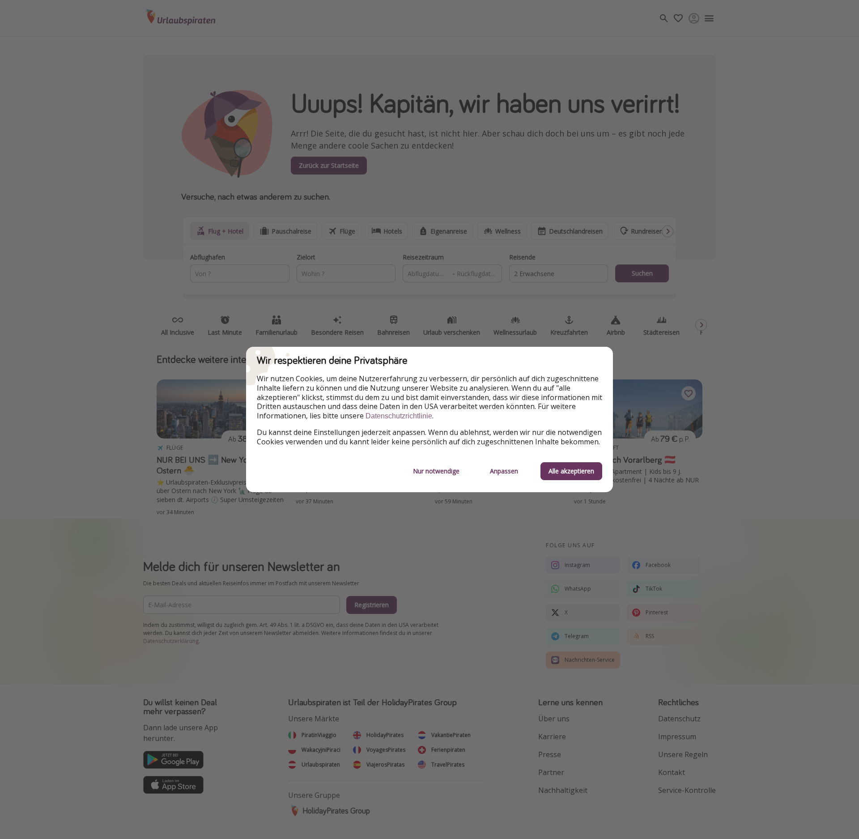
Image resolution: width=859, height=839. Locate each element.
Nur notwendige (436, 471)
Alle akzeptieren (571, 471)
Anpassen (504, 471)
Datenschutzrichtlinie (399, 416)
